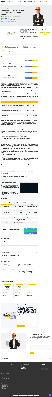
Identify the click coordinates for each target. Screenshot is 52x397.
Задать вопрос (12, 21)
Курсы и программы (14, 364)
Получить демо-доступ (4, 198)
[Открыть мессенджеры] (50, 395)
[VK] (42, 369)
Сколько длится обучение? (6, 252)
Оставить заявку (45, 32)
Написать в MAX (29, 60)
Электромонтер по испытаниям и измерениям (7, 293)
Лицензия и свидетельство (4, 386)
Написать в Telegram (31, 228)
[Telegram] (43, 369)
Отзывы (2, 387)
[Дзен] (47, 369)
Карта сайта (3, 390)
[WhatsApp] (45, 369)
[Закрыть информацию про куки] (38, 395)
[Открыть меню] (1, 4)
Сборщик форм (29, 293)
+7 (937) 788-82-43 (29, 1)
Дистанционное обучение (4, 385)
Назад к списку (6, 358)
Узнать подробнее (5, 21)
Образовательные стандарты (5, 384)
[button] (1, 291)
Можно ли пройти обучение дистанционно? (9, 249)
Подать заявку (44, 1)
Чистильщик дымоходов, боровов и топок (18, 293)
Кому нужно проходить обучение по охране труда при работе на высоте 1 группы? (15, 258)
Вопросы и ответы (3, 388)
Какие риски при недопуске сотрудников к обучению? (10, 241)
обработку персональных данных (39, 351)
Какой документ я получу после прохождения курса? (10, 255)
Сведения (2, 364)
